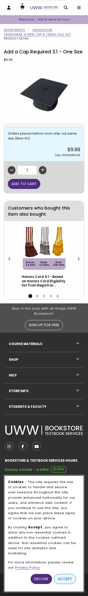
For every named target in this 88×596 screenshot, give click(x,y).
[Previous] (9, 258)
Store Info (19, 391)
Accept (65, 578)
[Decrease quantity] (11, 170)
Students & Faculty (27, 406)
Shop (13, 359)
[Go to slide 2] (37, 296)
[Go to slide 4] (51, 296)
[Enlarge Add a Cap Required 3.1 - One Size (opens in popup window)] (44, 94)
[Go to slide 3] (44, 296)
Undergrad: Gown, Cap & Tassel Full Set (37, 34)
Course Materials (25, 344)
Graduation (42, 30)
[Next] (78, 258)
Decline (41, 578)
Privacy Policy (27, 567)
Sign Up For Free (44, 325)
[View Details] (44, 248)
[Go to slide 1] (30, 296)
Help (13, 375)
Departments (14, 30)
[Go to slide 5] (58, 296)
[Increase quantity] (42, 170)
